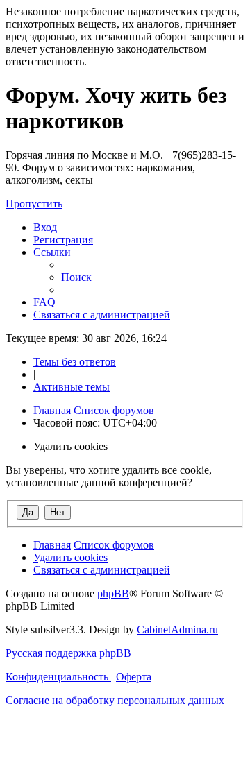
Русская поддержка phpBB (68, 653)
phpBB (113, 593)
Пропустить (34, 203)
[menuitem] (45, 227)
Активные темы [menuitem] (71, 387)
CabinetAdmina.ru (177, 629)
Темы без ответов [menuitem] (74, 362)
